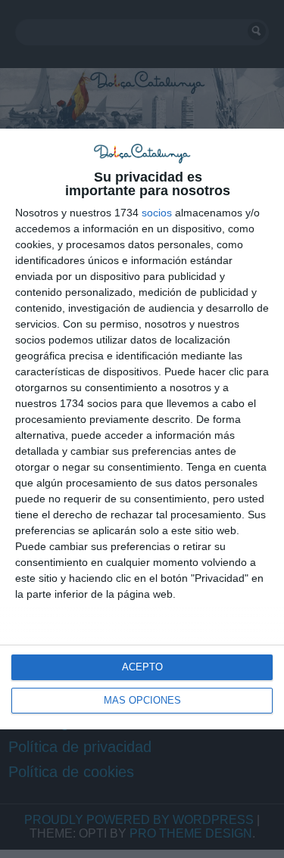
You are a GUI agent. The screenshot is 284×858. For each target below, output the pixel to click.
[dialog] (142, 429)
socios (157, 212)
